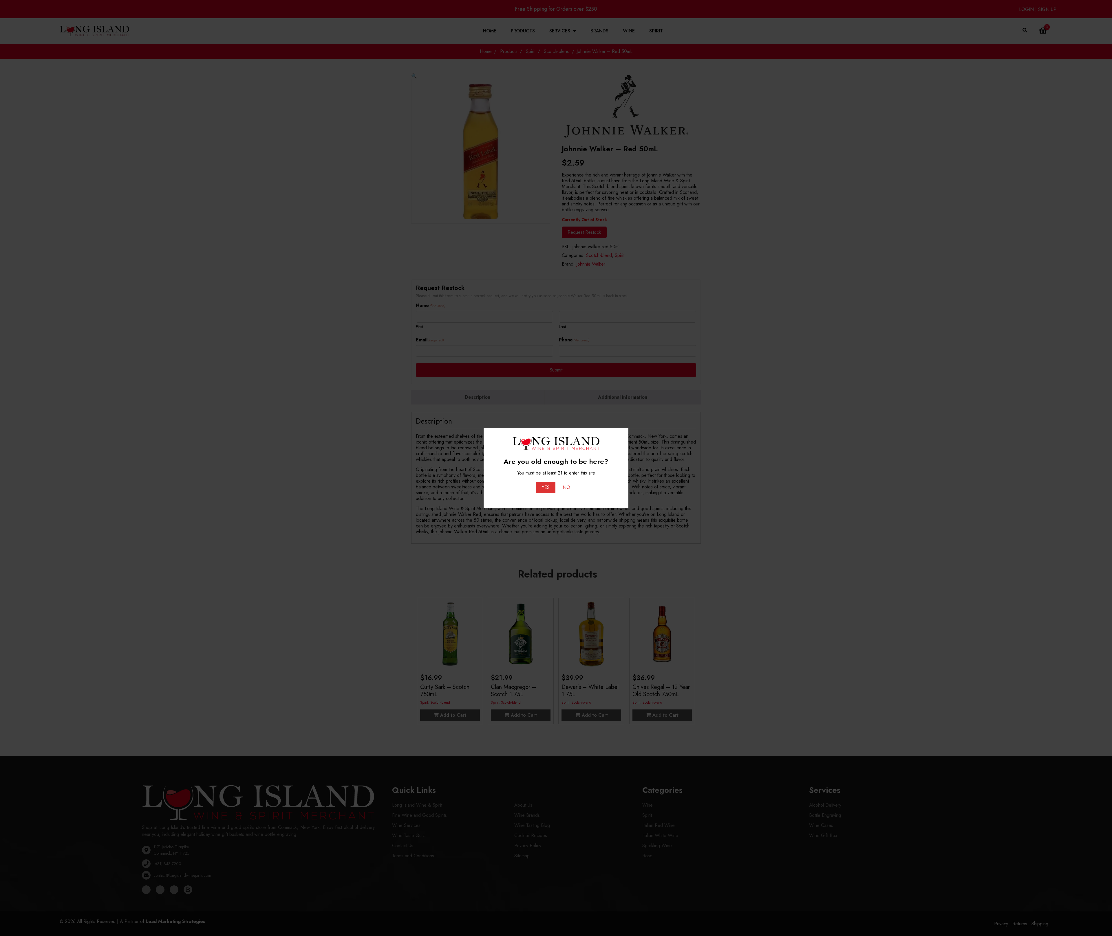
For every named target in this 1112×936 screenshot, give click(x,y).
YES (546, 487)
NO (566, 487)
